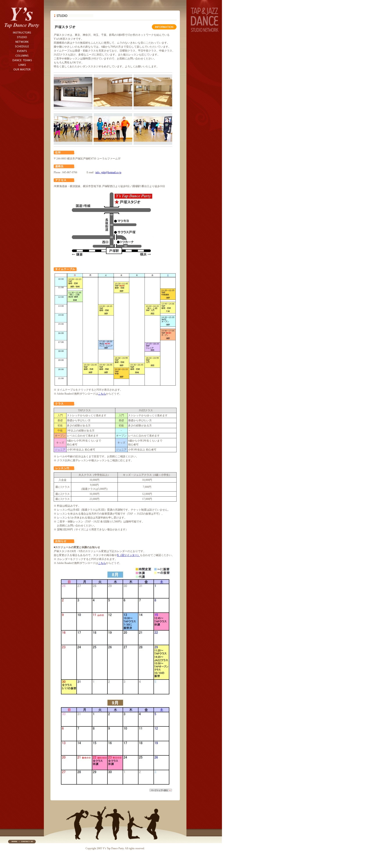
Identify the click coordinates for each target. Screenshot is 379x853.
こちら (102, 393)
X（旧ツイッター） (128, 555)
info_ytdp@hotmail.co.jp (108, 172)
